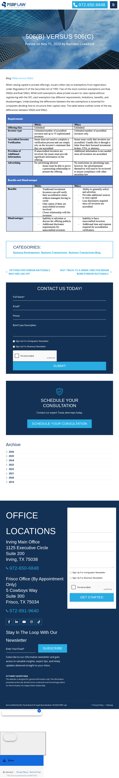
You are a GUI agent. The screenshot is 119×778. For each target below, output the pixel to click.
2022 (11, 469)
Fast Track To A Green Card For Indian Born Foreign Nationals (84, 272)
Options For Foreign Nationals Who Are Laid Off (29, 272)
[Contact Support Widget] (22, 766)
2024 (11, 460)
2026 (11, 451)
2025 (11, 456)
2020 (11, 477)
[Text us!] (23, 743)
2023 (11, 464)
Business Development (26, 252)
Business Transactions (54, 252)
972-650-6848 (24, 568)
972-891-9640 (24, 610)
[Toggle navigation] (113, 4)
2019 (11, 482)
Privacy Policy (97, 705)
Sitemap (109, 705)
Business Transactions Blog (84, 252)
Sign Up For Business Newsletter (31, 346)
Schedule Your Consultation (59, 423)
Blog (8, 78)
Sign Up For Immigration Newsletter (32, 341)
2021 (11, 473)
